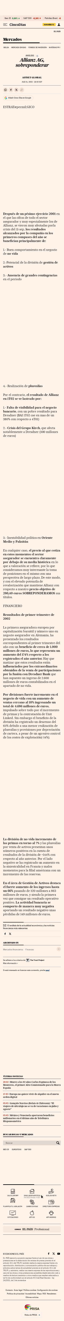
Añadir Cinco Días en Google (19, 98)
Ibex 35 (8, 18)
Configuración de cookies (47, 1290)
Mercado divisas (18, 47)
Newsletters (51, 1294)
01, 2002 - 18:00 (32, 82)
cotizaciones (12, 1217)
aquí (47, 970)
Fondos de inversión (37, 47)
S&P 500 (27, 18)
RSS (44, 1294)
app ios (32, 1217)
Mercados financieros (13, 949)
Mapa (39, 1294)
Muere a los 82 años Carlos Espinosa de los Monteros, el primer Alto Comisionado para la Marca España (32, 1085)
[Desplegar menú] (5, 25)
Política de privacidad (15, 1294)
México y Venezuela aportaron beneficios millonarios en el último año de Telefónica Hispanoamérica (28, 1118)
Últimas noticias (13, 1076)
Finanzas (29, 949)
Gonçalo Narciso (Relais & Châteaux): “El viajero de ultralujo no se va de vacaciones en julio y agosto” (31, 1106)
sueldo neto (51, 1195)
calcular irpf (12, 1195)
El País (57, 31)
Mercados (12, 40)
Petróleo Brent (51, 18)
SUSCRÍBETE (49, 25)
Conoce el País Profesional (32, 1229)
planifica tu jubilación (12, 1206)
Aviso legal (18, 1290)
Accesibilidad (30, 1294)
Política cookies (29, 1290)
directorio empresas (51, 1206)
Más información (9, 963)
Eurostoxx (16, 1150)
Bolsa (6, 47)
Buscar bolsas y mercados (18, 1134)
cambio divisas (32, 1206)
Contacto (9, 1290)
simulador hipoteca (32, 1195)
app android (51, 1217)
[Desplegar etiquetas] (59, 949)
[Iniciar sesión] (59, 24)
